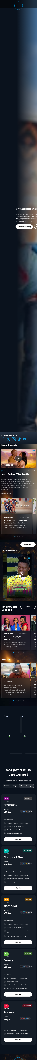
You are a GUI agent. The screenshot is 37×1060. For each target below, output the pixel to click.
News (28, 607)
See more (26, 226)
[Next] (32, 576)
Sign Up (18, 839)
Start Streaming (10, 226)
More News (28, 544)
